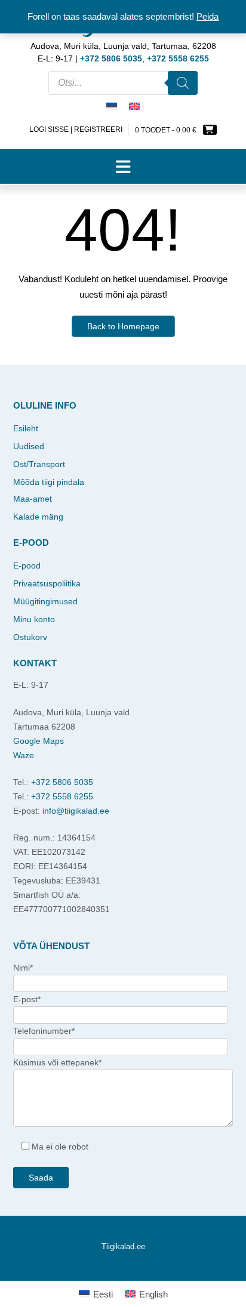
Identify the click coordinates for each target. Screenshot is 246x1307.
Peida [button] (207, 16)
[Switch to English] (134, 107)
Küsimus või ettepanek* (57, 1062)
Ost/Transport (39, 464)
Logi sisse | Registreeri (75, 129)
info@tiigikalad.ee (75, 810)
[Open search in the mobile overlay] (123, 83)
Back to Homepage (123, 326)
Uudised (28, 446)
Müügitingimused (45, 601)
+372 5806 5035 (62, 782)
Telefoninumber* (44, 1031)
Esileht (25, 428)
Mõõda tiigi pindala (48, 482)
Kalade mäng (38, 516)
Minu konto (34, 619)
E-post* (27, 999)
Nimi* (23, 967)
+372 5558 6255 (62, 796)
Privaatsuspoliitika (47, 583)
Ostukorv (30, 637)
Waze (23, 755)
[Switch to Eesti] (111, 107)
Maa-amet (32, 498)
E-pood (27, 565)
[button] (123, 166)
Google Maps (38, 741)
